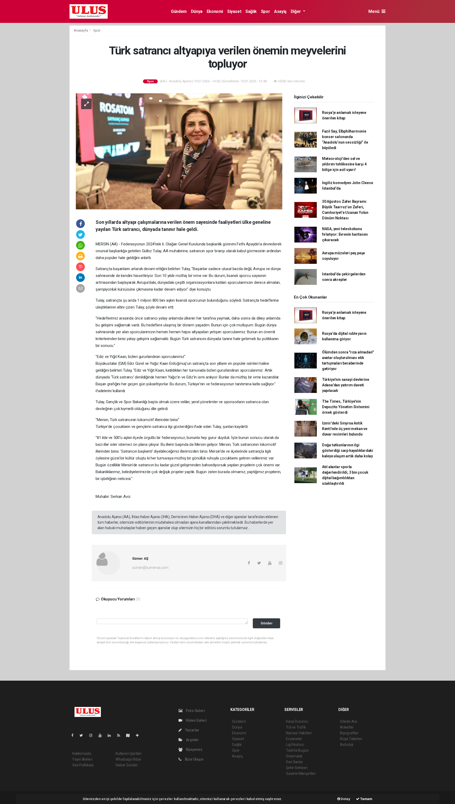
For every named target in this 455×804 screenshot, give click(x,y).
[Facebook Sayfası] (74, 735)
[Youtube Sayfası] (102, 735)
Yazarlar (191, 730)
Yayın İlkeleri (82, 759)
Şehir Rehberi (297, 768)
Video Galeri (195, 720)
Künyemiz (193, 749)
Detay (345, 799)
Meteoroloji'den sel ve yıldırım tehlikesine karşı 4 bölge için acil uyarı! (344, 164)
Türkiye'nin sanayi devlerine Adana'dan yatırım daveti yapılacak (345, 385)
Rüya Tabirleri (351, 739)
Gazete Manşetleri (301, 773)
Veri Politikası (82, 765)
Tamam (365, 799)
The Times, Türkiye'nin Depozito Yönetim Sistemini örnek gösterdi (345, 406)
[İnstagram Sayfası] (93, 735)
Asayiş (280, 11)
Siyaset (234, 11)
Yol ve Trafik (296, 727)
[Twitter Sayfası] (83, 735)
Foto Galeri (195, 711)
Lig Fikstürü (295, 744)
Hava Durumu (297, 721)
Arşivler (192, 740)
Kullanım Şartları (129, 753)
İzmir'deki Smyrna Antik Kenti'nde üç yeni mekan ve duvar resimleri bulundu (344, 428)
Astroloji (346, 744)
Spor (265, 11)
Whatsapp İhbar (128, 759)
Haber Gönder (127, 765)
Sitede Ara (348, 721)
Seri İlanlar (294, 762)
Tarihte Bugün (297, 750)
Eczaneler (294, 739)
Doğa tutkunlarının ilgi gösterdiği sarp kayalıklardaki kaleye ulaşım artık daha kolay (347, 450)
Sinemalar (294, 756)
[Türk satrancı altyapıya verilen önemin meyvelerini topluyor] (179, 151)
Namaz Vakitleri (298, 733)
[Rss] (120, 735)
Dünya (196, 11)
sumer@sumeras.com (150, 567)
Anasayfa (81, 30)
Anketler (347, 727)
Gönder (267, 623)
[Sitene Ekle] (139, 735)
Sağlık (251, 11)
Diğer (296, 11)
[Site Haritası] (130, 735)
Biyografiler (349, 733)
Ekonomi (215, 11)
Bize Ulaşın (194, 759)
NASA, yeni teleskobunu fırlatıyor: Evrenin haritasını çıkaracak (345, 234)
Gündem (179, 11)
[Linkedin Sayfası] (111, 735)
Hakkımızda (81, 753)
